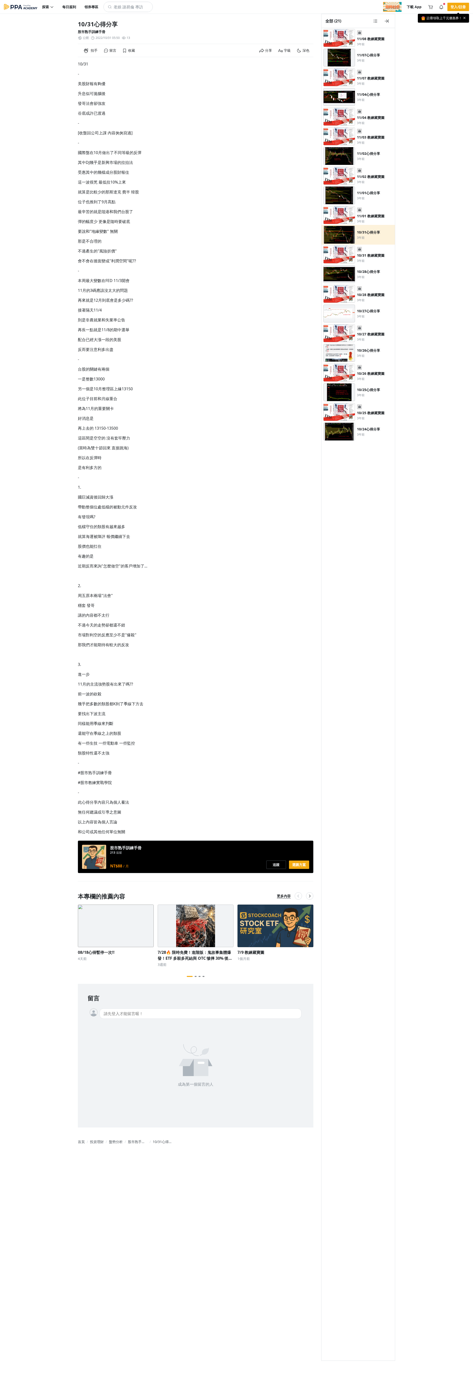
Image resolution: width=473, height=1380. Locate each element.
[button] (48, 7)
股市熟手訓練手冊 (91, 31)
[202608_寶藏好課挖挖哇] (392, 7)
